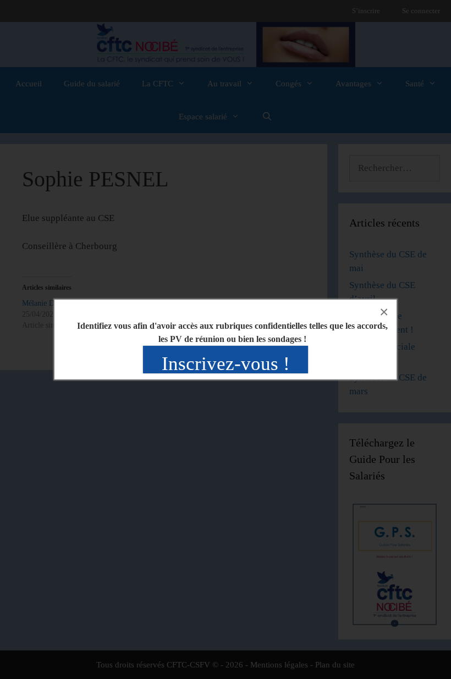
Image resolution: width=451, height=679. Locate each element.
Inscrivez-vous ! (226, 363)
